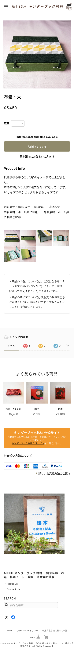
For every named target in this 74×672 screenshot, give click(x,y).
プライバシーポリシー (27, 630)
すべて (11, 345)
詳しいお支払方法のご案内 (54, 473)
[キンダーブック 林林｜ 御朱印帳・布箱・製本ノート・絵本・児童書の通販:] (34, 524)
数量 (6, 123)
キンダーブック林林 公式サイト (28, 443)
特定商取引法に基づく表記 (54, 630)
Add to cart (37, 146)
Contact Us (13, 589)
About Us (12, 583)
